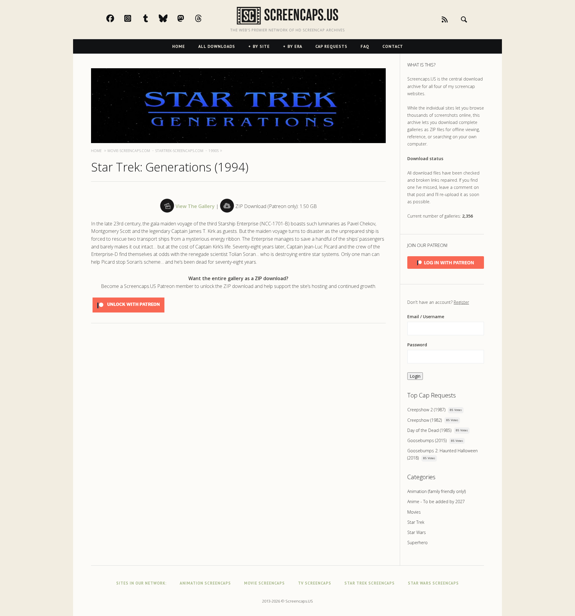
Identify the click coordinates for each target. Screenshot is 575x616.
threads (205, 18)
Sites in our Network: (141, 583)
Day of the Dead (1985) (429, 430)
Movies (414, 512)
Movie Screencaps (264, 583)
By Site (261, 46)
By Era (295, 46)
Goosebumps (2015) (427, 440)
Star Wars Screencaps (433, 583)
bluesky (169, 18)
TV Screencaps (314, 583)
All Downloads (216, 46)
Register (461, 302)
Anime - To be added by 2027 (436, 501)
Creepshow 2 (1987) (426, 409)
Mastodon (187, 18)
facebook (116, 18)
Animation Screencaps (205, 583)
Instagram (134, 18)
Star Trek (415, 522)
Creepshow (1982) (424, 420)
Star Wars (416, 532)
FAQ (365, 46)
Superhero (417, 542)
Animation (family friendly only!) (436, 491)
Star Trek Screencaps (369, 583)
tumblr (152, 18)
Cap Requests (331, 46)
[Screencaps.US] (287, 15)
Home (178, 46)
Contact (392, 46)
